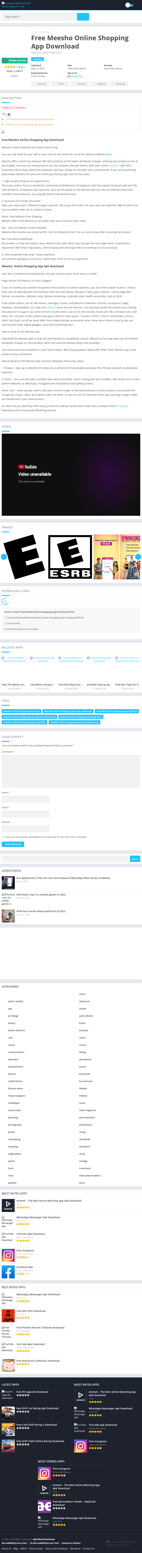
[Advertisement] (71, 953)
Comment (8, 751)
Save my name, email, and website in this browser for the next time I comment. (46, 836)
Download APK (17, 60)
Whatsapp (120, 83)
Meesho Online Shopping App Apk (21, 711)
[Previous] (4, 556)
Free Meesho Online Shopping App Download (30, 119)
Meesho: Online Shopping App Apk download (30, 124)
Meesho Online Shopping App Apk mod (81, 716)
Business (114, 165)
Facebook (42, 83)
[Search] (83, 17)
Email (5, 807)
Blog (16, 1548)
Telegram (101, 83)
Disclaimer (75, 1548)
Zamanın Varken (71, 1543)
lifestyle (51, 307)
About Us (6, 1548)
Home (34, 32)
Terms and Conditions (56, 1548)
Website (6, 822)
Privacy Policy (36, 1548)
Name (6, 792)
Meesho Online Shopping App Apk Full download (29, 716)
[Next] (138, 556)
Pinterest (81, 83)
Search (135, 858)
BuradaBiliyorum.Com (14, 1543)
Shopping (121, 406)
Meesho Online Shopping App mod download (74, 722)
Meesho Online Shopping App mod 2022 (24, 722)
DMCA (23, 1548)
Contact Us (88, 1548)
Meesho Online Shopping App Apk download (68, 711)
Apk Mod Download (44, 1539)
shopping (45, 32)
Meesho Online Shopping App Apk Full (117, 711)
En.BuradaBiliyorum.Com (44, 1543)
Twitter (61, 83)
